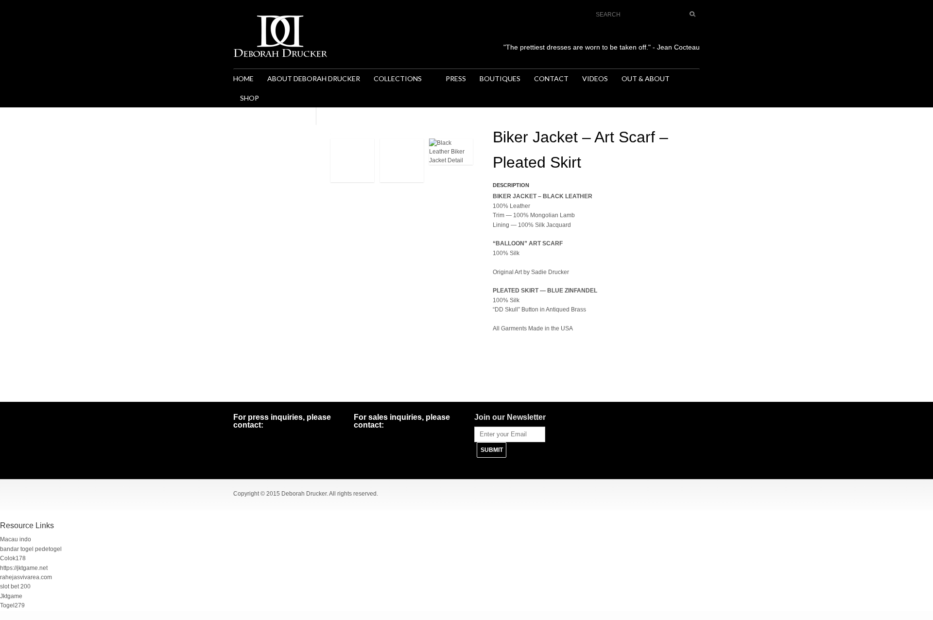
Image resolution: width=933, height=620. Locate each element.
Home (243, 78)
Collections (394, 79)
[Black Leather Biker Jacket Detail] (451, 154)
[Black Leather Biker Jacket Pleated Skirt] (352, 163)
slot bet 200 (15, 586)
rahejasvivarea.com (26, 577)
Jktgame (11, 596)
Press (456, 78)
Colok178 (13, 558)
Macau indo (15, 539)
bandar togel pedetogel (31, 549)
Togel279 (12, 605)
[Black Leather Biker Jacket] (402, 163)
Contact (551, 78)
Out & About (646, 78)
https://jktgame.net (24, 568)
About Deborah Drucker (313, 78)
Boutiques (500, 78)
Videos (595, 78)
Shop (249, 98)
